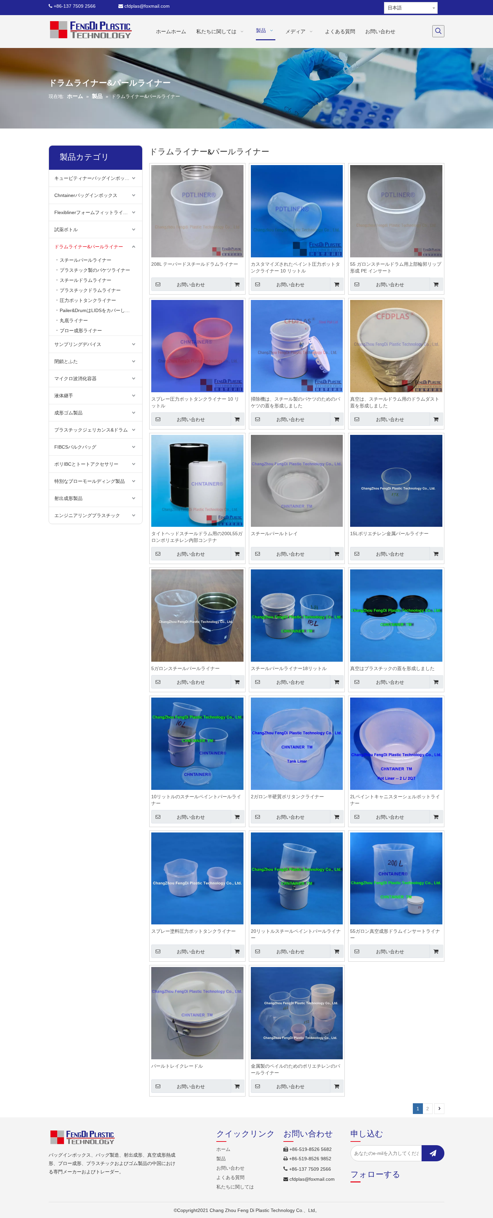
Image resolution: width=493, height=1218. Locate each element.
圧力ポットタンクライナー (88, 300)
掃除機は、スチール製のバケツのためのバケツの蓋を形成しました (295, 402)
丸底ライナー (74, 320)
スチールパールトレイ (274, 533)
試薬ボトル (66, 229)
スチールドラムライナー (85, 280)
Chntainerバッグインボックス (85, 195)
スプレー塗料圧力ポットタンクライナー (193, 931)
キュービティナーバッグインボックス (94, 178)
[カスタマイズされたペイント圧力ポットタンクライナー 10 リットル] (297, 210)
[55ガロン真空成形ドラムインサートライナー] (396, 878)
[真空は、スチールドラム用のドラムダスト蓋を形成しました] (396, 345)
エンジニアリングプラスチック (87, 515)
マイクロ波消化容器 (75, 378)
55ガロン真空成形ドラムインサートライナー (395, 934)
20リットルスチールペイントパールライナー (296, 934)
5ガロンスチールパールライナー (185, 668)
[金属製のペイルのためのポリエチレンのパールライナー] (297, 1012)
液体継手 (63, 395)
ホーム (223, 1149)
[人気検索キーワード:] (438, 31)
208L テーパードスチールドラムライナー (194, 264)
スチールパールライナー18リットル (289, 668)
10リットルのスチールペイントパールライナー (196, 800)
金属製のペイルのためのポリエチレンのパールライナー (295, 1069)
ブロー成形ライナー (81, 330)
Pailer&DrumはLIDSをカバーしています (101, 310)
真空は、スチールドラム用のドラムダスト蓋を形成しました (394, 402)
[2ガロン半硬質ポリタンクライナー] (297, 743)
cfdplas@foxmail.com (144, 6)
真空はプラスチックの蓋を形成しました (392, 668)
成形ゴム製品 (68, 412)
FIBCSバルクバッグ (75, 447)
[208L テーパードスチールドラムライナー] (197, 210)
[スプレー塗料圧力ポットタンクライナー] (197, 878)
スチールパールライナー (85, 260)
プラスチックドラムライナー (90, 290)
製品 (221, 1158)
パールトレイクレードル (177, 1066)
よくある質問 (230, 1177)
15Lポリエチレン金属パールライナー (389, 533)
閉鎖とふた (66, 361)
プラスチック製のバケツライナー (95, 270)
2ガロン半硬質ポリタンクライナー (287, 796)
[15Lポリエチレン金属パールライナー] (396, 480)
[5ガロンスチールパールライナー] (197, 615)
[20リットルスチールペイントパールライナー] (297, 878)
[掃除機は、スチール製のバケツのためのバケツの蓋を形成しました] (297, 345)
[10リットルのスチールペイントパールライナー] (197, 743)
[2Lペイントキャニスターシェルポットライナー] (396, 743)
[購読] (433, 1153)
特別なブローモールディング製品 (89, 481)
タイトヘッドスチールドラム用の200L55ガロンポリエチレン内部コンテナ (196, 537)
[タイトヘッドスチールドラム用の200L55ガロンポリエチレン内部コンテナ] (197, 480)
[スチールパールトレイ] (297, 480)
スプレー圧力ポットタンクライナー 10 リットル (195, 402)
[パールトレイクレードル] (197, 1012)
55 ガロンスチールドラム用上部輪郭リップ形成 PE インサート (395, 267)
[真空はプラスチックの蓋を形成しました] (396, 615)
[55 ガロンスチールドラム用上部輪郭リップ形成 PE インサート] (396, 210)
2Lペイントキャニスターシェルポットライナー (395, 800)
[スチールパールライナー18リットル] (297, 615)
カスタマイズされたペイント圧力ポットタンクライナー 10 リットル (295, 267)
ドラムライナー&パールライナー (88, 246)
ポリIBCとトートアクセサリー (86, 464)
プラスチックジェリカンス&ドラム (91, 430)
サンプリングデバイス (77, 344)
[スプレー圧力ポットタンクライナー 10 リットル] (197, 345)
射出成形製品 (68, 498)
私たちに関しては (235, 1186)
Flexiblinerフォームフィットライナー (93, 212)
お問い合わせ (191, 284)
